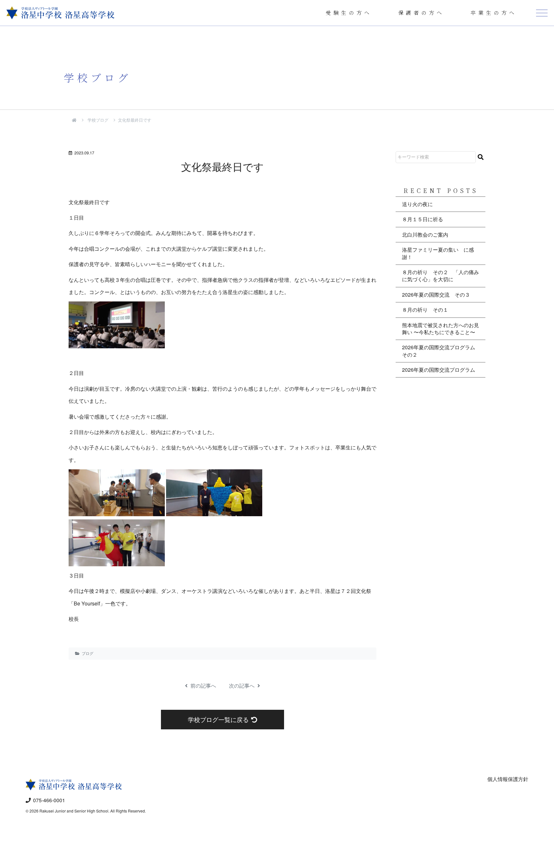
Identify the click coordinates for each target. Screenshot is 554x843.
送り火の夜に (417, 204)
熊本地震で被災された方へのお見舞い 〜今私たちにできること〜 (440, 328)
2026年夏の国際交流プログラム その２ (441, 350)
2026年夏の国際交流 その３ (436, 294)
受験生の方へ (349, 12)
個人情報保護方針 (507, 779)
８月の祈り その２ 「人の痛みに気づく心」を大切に (440, 275)
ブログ (87, 653)
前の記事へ (202, 685)
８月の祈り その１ (425, 309)
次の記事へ (242, 685)
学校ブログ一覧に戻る (218, 719)
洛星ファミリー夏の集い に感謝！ (438, 253)
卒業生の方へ (494, 12)
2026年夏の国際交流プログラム (438, 369)
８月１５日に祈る (422, 219)
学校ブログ (98, 120)
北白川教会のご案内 (425, 234)
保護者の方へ (421, 12)
